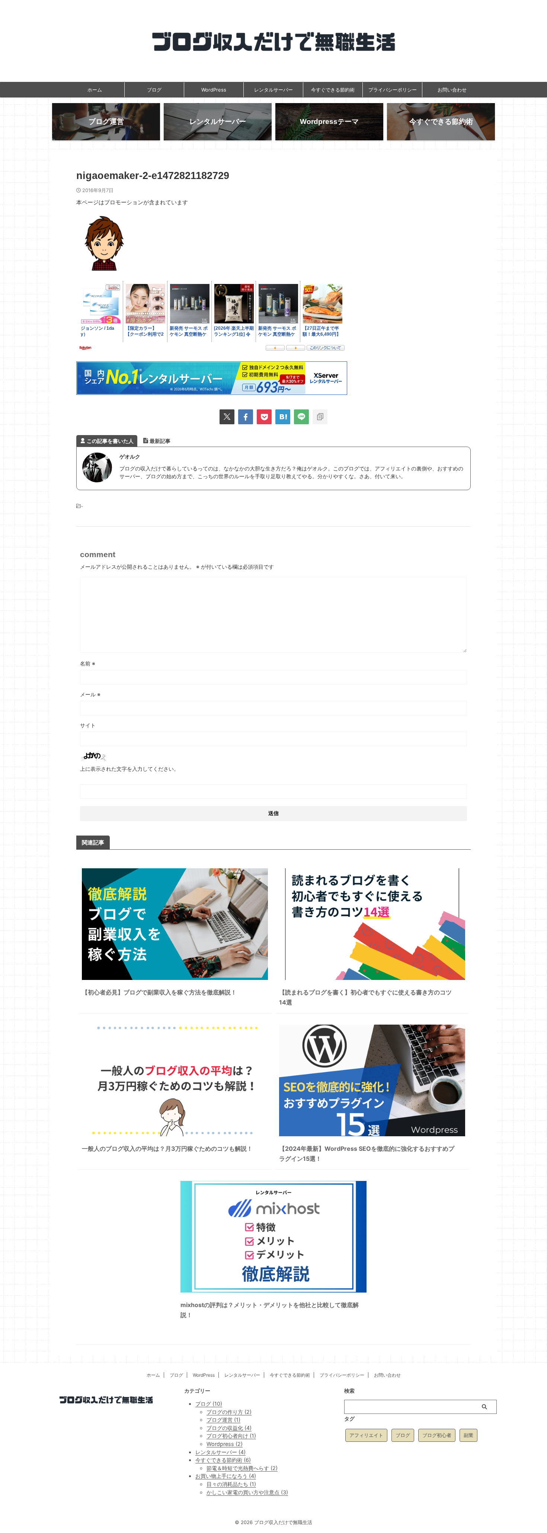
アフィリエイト (366, 1435)
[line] (301, 416)
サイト (88, 725)
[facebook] (245, 416)
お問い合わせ (452, 90)
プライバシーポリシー (392, 90)
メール (90, 694)
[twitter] (227, 416)
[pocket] (264, 416)
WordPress (213, 90)
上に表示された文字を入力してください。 (129, 769)
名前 (87, 663)
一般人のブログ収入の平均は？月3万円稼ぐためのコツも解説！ (167, 1148)
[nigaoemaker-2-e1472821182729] (282, 416)
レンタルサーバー (273, 90)
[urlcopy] (320, 416)
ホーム (94, 90)
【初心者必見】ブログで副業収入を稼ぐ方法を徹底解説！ (159, 992)
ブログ (154, 90)
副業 (468, 1435)
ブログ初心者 (436, 1435)
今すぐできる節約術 (333, 90)
